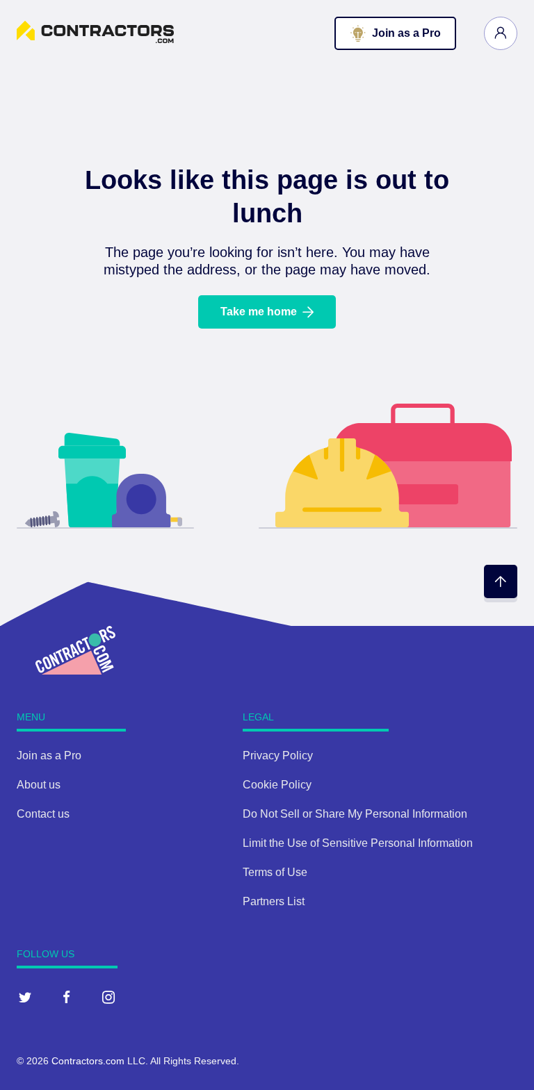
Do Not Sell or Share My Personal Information (355, 814)
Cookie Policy (277, 785)
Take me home (258, 311)
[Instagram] (108, 996)
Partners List (274, 901)
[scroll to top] (500, 581)
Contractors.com (87, 1060)
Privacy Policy (278, 755)
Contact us (43, 814)
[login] (500, 33)
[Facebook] (66, 996)
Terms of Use (275, 872)
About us (38, 785)
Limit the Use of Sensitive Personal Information (358, 843)
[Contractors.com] (95, 39)
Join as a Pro (49, 755)
